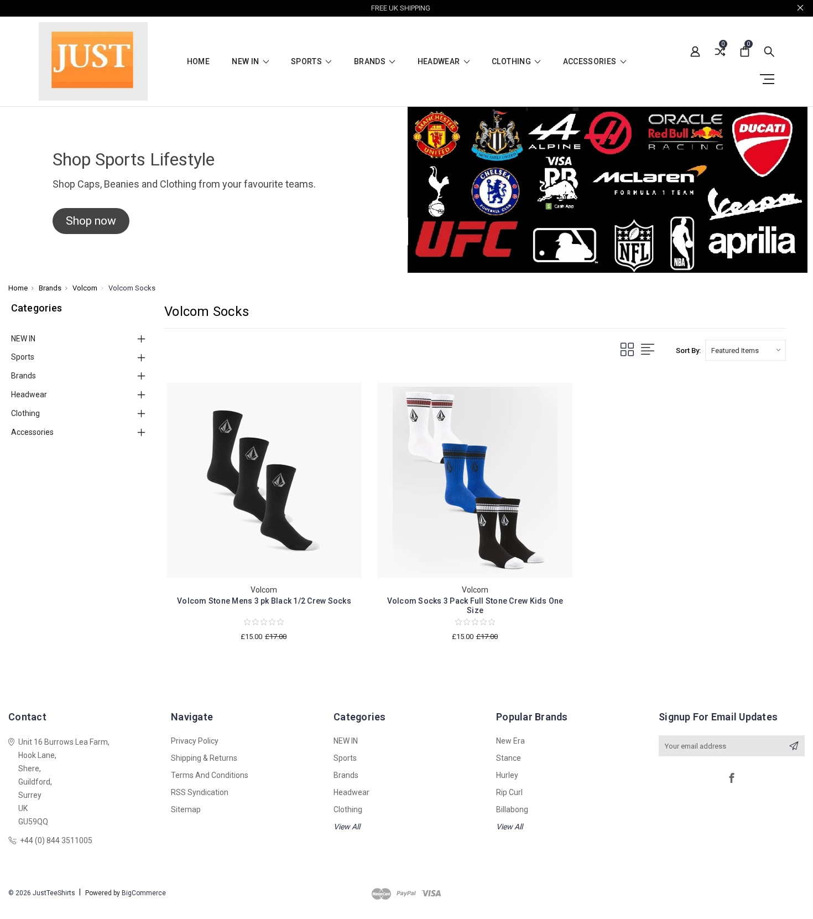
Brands (370, 62)
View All (346, 826)
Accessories (590, 62)
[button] (91, 221)
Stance (508, 758)
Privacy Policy (194, 740)
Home (198, 62)
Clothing (512, 62)
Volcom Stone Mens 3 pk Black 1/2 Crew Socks (264, 600)
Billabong (512, 809)
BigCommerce (144, 893)
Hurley (507, 775)
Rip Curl (509, 792)
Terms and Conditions (209, 775)
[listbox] (745, 350)
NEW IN (246, 62)
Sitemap (186, 809)
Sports (307, 62)
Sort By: (688, 350)
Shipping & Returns (204, 758)
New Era (510, 740)
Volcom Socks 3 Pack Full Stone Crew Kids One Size (475, 605)
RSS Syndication (199, 792)
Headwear (440, 62)
